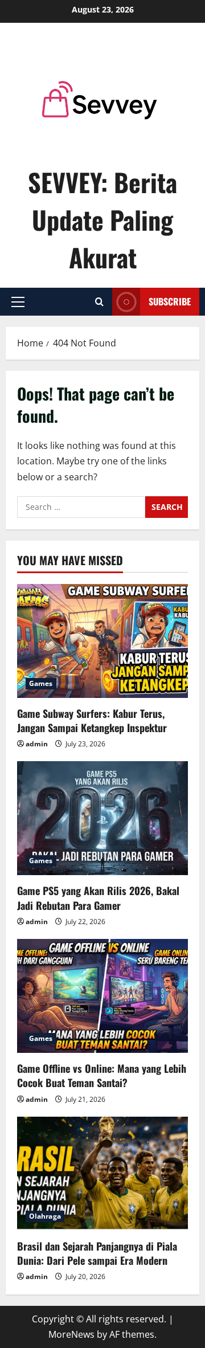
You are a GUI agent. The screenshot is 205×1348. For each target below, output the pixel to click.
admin (37, 744)
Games (41, 683)
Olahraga (45, 1216)
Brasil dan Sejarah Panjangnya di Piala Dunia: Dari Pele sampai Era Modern (97, 1253)
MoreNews (71, 1334)
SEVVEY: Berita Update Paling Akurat (102, 220)
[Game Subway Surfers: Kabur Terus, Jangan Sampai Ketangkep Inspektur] (102, 641)
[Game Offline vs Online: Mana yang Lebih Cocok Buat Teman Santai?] (102, 996)
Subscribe (170, 301)
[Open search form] (99, 302)
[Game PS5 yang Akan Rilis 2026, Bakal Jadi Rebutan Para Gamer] (102, 818)
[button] (18, 301)
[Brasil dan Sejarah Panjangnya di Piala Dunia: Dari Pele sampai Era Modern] (102, 1174)
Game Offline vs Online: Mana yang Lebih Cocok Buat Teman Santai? (101, 1075)
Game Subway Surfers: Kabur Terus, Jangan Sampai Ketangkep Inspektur (92, 720)
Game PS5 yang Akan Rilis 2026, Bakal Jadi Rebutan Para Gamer (98, 897)
